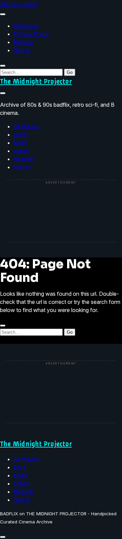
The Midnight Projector (36, 81)
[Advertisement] (61, 211)
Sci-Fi (21, 134)
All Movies (26, 126)
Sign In (22, 50)
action (21, 150)
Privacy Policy (31, 33)
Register (24, 42)
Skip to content (18, 4)
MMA (20, 142)
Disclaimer (26, 25)
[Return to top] (2, 537)
